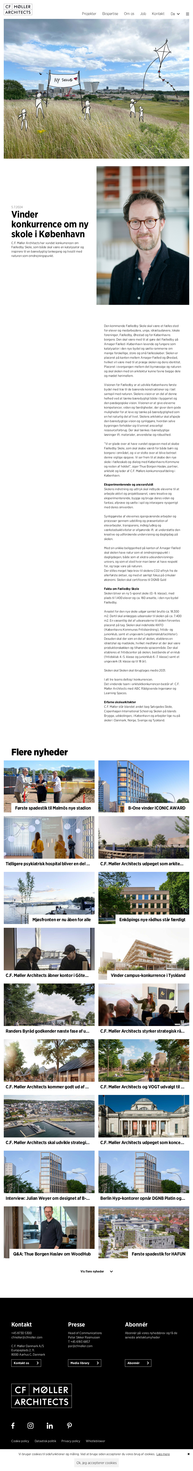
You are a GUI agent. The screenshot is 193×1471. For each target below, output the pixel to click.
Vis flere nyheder (92, 1271)
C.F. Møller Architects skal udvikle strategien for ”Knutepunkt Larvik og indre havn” (85, 1142)
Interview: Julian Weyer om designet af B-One (50, 1198)
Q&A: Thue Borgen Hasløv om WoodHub (52, 1254)
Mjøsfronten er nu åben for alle (61, 919)
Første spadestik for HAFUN (158, 1254)
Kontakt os (22, 1363)
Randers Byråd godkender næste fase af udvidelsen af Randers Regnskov (76, 1031)
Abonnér (133, 1363)
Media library (80, 1363)
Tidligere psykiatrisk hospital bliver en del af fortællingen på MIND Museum (77, 863)
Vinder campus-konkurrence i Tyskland (148, 975)
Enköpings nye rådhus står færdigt (152, 919)
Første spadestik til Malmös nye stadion (53, 808)
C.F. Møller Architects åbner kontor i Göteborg (50, 975)
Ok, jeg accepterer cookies (97, 1463)
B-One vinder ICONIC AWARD (156, 808)
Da (173, 14)
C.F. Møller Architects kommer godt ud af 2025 (50, 1086)
